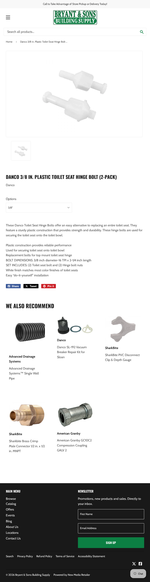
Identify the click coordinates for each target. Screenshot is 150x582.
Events (10, 515)
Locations (12, 533)
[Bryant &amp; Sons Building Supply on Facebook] (140, 564)
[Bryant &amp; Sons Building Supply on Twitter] (134, 564)
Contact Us (13, 538)
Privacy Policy (25, 556)
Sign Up (111, 542)
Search (10, 556)
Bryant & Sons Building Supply (32, 574)
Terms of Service (65, 556)
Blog (9, 521)
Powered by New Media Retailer (72, 574)
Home (9, 41)
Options (11, 199)
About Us (12, 527)
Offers (10, 509)
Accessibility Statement (91, 556)
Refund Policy (44, 556)
